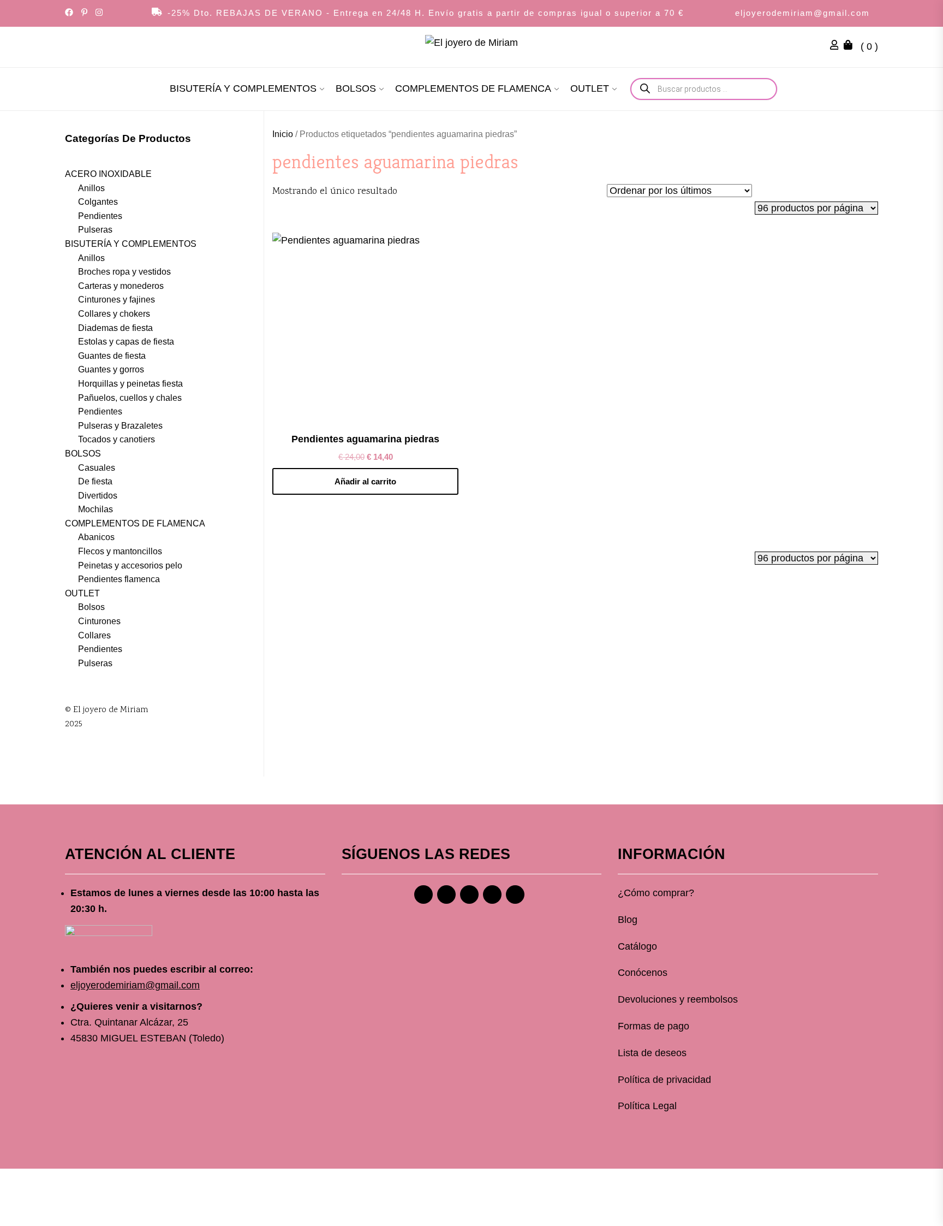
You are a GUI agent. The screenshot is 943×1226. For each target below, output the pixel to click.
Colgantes (98, 201)
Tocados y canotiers (116, 439)
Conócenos (642, 972)
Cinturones (99, 621)
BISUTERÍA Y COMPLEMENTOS (243, 88)
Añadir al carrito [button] (365, 481)
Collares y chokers (114, 313)
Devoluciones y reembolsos (678, 999)
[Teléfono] (492, 894)
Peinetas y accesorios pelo (130, 565)
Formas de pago (653, 1026)
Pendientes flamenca (119, 579)
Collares (94, 635)
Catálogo (637, 946)
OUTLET (589, 88)
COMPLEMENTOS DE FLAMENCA (473, 88)
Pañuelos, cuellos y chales (130, 397)
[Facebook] (423, 894)
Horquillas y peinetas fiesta (130, 383)
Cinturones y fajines (116, 299)
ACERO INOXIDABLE (108, 174)
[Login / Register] (837, 46)
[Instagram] (446, 894)
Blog (627, 919)
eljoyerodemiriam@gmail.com (802, 12)
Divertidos (97, 495)
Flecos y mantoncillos (120, 551)
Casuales (96, 467)
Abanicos (96, 537)
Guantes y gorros (111, 369)
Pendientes (100, 216)
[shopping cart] (851, 46)
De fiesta (95, 481)
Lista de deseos (652, 1052)
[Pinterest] (469, 894)
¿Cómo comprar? (656, 892)
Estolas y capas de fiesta (126, 341)
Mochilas (95, 509)
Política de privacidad (664, 1079)
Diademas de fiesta (115, 328)
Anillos (91, 188)
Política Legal (647, 1105)
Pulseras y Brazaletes (120, 425)
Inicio (282, 134)
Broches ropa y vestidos (124, 271)
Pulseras (95, 229)
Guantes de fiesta (112, 355)
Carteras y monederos (121, 286)
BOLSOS (356, 88)
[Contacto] (515, 894)
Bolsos (91, 607)
